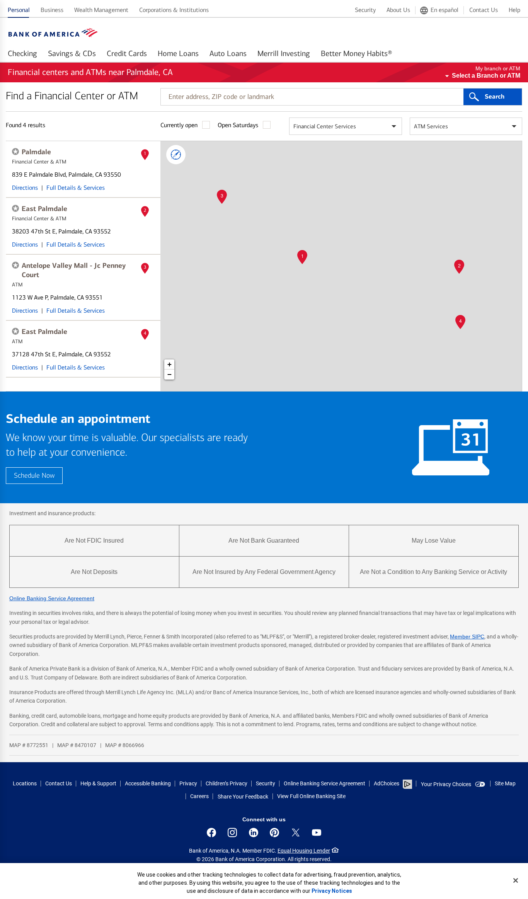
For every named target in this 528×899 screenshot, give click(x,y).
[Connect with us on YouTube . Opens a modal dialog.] (316, 832)
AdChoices (386, 783)
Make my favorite (15, 151)
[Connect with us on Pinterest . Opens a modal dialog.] (274, 832)
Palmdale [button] (36, 152)
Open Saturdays (238, 125)
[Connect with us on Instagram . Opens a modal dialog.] (232, 832)
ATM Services (431, 126)
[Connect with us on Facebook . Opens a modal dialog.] (211, 832)
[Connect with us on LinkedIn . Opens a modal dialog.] (253, 832)
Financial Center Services (324, 126)
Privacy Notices (332, 891)
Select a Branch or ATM (486, 75)
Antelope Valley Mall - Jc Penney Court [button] (74, 270)
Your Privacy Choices (446, 784)
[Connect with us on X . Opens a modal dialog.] (295, 832)
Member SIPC (467, 636)
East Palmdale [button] (44, 208)
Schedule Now (34, 476)
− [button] (169, 374)
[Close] (515, 880)
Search (494, 96)
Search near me (176, 154)
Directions (25, 187)
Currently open (179, 125)
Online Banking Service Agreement (51, 598)
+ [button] (169, 364)
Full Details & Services (75, 187)
